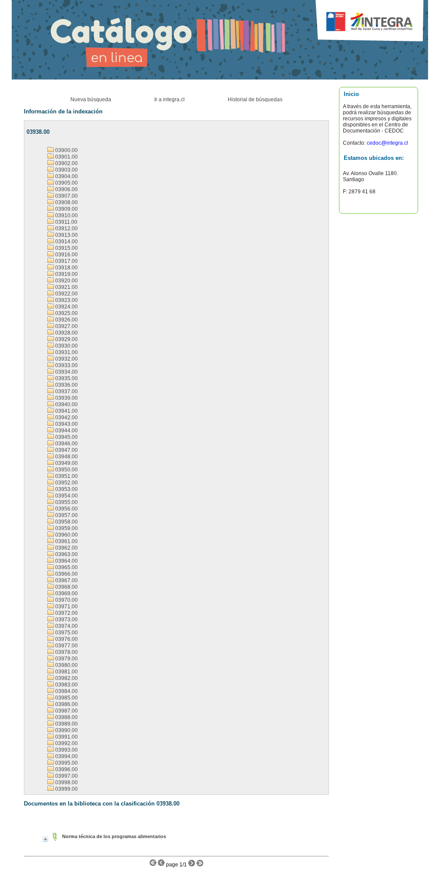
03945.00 (66, 437)
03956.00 (66, 509)
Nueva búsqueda (90, 99)
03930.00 (66, 346)
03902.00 (66, 163)
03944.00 (66, 431)
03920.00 (66, 281)
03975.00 (66, 633)
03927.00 (66, 326)
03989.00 (66, 724)
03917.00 (66, 261)
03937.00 (66, 391)
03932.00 (66, 359)
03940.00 (66, 404)
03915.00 (66, 248)
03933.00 (66, 365)
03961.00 (66, 541)
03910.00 (66, 215)
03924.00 (66, 307)
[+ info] (45, 839)
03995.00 (66, 763)
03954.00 (66, 496)
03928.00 (66, 333)
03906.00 (66, 189)
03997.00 (66, 776)
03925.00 (66, 313)
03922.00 (66, 294)
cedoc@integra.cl (386, 143)
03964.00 (66, 561)
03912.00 (66, 228)
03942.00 (66, 417)
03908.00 (66, 202)
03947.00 (66, 450)
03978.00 (66, 652)
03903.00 (66, 170)
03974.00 (66, 626)
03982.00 (66, 678)
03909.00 (66, 209)
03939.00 (66, 398)
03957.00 (66, 515)
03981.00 (66, 672)
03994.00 (66, 756)
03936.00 (66, 385)
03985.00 (66, 698)
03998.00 (66, 782)
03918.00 (66, 268)
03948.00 (66, 457)
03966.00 (66, 574)
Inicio (351, 94)
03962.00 (66, 548)
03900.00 (66, 150)
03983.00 (66, 685)
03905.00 (66, 183)
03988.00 (66, 717)
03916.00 (66, 255)
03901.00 (66, 157)
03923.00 (66, 300)
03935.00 (66, 378)
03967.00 (66, 580)
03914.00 (66, 242)
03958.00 (66, 522)
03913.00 (66, 235)
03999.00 (66, 789)
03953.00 (66, 489)
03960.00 (66, 535)
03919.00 (66, 274)
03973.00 (66, 620)
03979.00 (66, 659)
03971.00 (66, 606)
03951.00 (66, 476)
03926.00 (66, 320)
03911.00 (65, 222)
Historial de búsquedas (255, 99)
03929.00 (66, 339)
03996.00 (66, 769)
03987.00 (66, 711)
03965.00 (66, 567)
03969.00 (66, 593)
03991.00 (66, 737)
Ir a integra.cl (169, 99)
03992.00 (66, 743)
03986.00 (66, 704)
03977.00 (66, 646)
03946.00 (66, 444)
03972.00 (66, 613)
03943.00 (66, 424)
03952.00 (66, 483)
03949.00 (66, 463)
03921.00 (66, 287)
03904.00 (66, 176)
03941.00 (66, 411)
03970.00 (66, 600)
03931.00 (66, 352)
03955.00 (66, 502)
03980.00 (66, 665)
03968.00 (66, 587)
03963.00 (66, 554)
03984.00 (66, 691)
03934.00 (66, 372)
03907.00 (66, 196)
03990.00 (66, 730)
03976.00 (66, 639)
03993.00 (66, 750)
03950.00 (66, 470)
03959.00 (66, 528)
